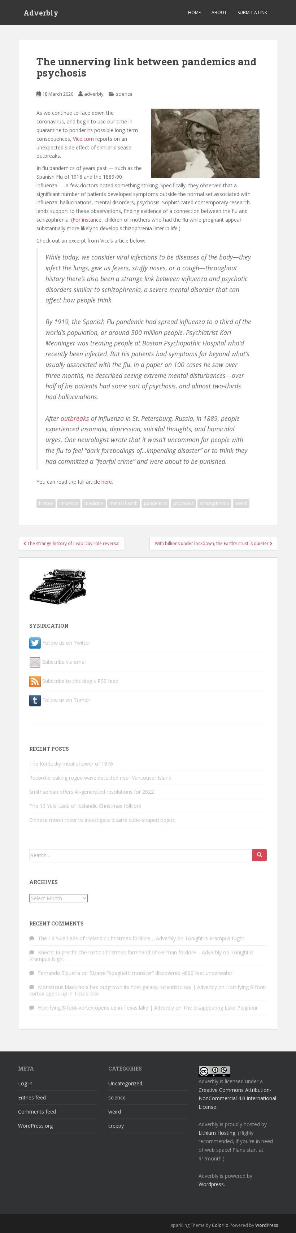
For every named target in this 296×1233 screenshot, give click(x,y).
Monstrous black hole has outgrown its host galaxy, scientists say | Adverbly (127, 987)
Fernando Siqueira (59, 973)
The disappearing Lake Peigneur (220, 1007)
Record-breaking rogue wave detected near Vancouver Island (100, 777)
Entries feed (32, 1097)
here (106, 481)
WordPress (266, 1225)
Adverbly (40, 12)
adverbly (94, 94)
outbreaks (75, 418)
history (46, 503)
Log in (25, 1083)
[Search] (259, 855)
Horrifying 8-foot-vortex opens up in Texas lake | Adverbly (106, 1007)
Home (194, 12)
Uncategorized (125, 1083)
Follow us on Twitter (66, 642)
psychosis (183, 503)
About (219, 12)
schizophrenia (214, 503)
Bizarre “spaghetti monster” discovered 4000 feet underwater (160, 973)
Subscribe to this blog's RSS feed (80, 681)
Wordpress (211, 1184)
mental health (124, 503)
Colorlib (220, 1225)
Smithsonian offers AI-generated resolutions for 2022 (91, 791)
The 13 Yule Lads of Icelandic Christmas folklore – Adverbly (107, 938)
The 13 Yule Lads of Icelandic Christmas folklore (85, 805)
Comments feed (37, 1111)
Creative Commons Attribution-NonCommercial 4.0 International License (237, 1098)
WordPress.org (35, 1125)
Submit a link (252, 12)
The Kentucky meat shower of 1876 (71, 763)
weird (241, 503)
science (124, 94)
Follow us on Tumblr (66, 700)
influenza (69, 503)
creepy (116, 1125)
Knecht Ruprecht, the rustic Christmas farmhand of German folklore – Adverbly (130, 952)
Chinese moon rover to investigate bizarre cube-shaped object (102, 819)
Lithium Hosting (217, 1132)
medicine (93, 503)
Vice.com (83, 138)
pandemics (155, 503)
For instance (87, 219)
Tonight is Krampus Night (214, 938)
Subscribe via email (64, 661)
